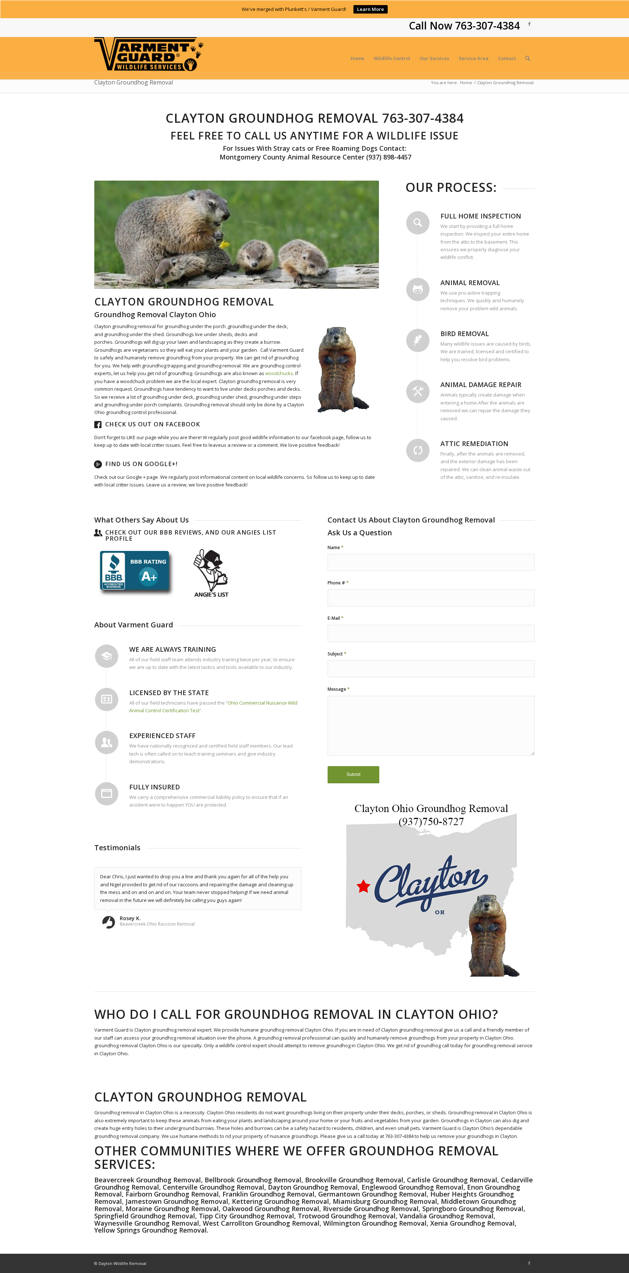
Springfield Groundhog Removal (144, 1215)
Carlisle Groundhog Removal (452, 1179)
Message (339, 689)
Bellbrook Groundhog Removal (253, 1179)
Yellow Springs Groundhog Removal (150, 1230)
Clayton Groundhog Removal (133, 82)
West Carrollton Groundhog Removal (261, 1223)
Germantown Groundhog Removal (372, 1194)
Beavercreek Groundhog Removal (147, 1179)
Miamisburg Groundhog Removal (385, 1201)
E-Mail (336, 618)
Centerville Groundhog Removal (213, 1187)
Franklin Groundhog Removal (268, 1194)
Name (336, 547)
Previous (111, 234)
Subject (337, 654)
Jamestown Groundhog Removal (177, 1201)
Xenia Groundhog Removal (472, 1223)
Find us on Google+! (141, 464)
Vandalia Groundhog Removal (446, 1215)
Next (362, 234)
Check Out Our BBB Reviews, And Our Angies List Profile (191, 535)
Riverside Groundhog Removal (371, 1208)
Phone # (338, 583)
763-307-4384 (487, 25)
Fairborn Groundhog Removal (172, 1194)
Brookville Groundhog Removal (354, 1179)
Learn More (370, 9)
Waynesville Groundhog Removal (146, 1223)
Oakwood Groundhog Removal (270, 1208)
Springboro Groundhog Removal (472, 1208)
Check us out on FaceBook (152, 424)
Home (466, 82)
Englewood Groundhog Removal (412, 1187)
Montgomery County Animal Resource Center (291, 157)
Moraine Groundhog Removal (172, 1208)
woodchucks (279, 373)
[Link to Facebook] (529, 23)
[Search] (528, 58)
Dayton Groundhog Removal (313, 1187)
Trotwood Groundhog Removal (347, 1215)
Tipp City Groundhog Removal (246, 1215)
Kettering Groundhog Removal (280, 1201)
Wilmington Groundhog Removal (375, 1223)
